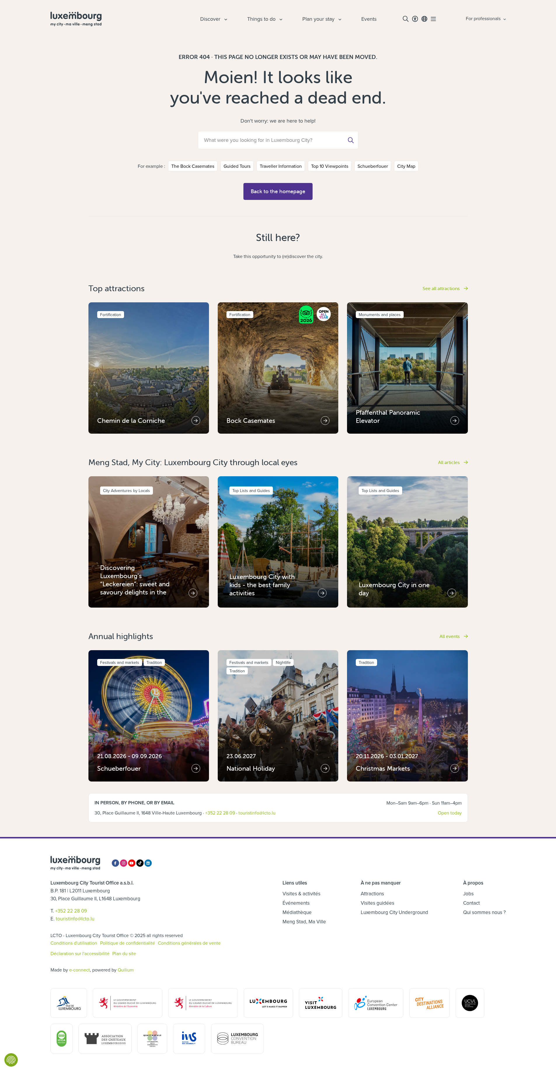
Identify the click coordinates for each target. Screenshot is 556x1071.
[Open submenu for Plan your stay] (339, 19)
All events (450, 636)
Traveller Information (281, 166)
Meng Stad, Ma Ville (304, 921)
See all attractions (442, 288)
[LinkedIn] (148, 863)
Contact (471, 902)
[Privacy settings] (11, 1060)
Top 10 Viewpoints (329, 166)
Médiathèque (297, 912)
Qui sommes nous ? (484, 912)
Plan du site (124, 953)
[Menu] (433, 19)
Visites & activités (301, 893)
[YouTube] (131, 863)
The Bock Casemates (192, 166)
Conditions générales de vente (189, 943)
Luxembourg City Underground (394, 912)
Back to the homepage (278, 191)
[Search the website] (406, 19)
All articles (449, 462)
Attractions (372, 893)
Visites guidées (377, 902)
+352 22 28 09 (220, 813)
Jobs (468, 893)
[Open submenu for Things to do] (280, 19)
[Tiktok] (140, 863)
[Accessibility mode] (415, 19)
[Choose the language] (424, 19)
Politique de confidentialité (127, 943)
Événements (296, 902)
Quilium (126, 970)
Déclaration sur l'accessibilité (79, 953)
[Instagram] (123, 863)
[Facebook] (115, 863)
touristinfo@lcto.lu (257, 813)
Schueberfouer (373, 166)
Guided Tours (237, 166)
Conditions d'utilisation (73, 943)
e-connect (79, 970)
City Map (406, 166)
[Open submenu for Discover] (225, 19)
